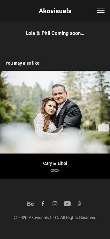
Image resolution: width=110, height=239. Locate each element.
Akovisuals (55, 10)
